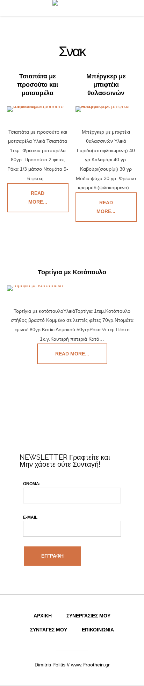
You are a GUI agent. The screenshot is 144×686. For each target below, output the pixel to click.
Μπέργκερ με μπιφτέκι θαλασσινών (106, 85)
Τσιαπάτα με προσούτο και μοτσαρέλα (37, 85)
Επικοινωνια (98, 629)
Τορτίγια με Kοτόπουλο (72, 272)
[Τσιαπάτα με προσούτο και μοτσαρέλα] (38, 109)
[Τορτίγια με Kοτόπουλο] (72, 288)
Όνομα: (32, 483)
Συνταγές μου (48, 629)
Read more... (37, 197)
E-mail (30, 517)
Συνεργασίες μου (88, 615)
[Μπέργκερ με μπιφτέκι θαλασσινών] (106, 109)
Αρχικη (43, 615)
